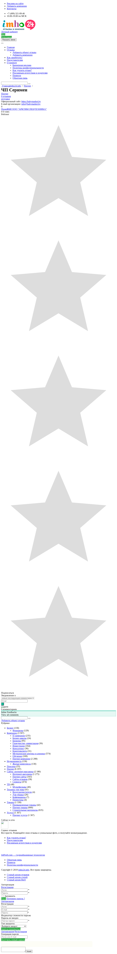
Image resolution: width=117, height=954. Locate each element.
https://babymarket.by (31, 101)
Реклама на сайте (15, 3)
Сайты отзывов (20, 779)
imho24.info (23, 870)
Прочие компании (21, 759)
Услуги (10, 812)
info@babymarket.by (31, 104)
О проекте (12, 62)
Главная (11, 47)
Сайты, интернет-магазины (20, 771)
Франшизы (18, 730)
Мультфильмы (19, 787)
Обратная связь (20, 78)
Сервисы (17, 782)
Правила (17, 75)
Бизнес (10, 728)
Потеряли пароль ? (16, 898)
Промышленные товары (24, 805)
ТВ (8, 784)
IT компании (19, 735)
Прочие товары (20, 807)
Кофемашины (19, 797)
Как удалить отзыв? (22, 70)
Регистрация (7, 887)
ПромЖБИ (6, 109)
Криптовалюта (20, 751)
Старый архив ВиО (16, 880)
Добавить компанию (17, 6)
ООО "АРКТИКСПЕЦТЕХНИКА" (29, 109)
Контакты (11, 8)
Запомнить (10, 896)
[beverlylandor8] (4, 828)
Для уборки (18, 794)
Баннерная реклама (22, 65)
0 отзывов (6, 96)
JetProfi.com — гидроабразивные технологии (23, 855)
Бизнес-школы (20, 738)
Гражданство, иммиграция (25, 743)
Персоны (11, 766)
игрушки (5, 99)
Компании (12, 733)
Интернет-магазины (22, 774)
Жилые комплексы (22, 764)
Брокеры (17, 741)
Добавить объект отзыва (24, 52)
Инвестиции (19, 746)
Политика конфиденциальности (28, 68)
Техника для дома (15, 789)
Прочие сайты (19, 776)
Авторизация (7, 901)
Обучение (17, 756)
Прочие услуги (20, 815)
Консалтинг (18, 748)
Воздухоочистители (22, 792)
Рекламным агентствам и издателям (30, 73)
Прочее (4, 94)
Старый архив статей (17, 877)
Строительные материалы (25, 810)
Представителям (15, 60)
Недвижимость (14, 761)
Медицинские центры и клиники (29, 753)
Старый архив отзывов (18, 874)
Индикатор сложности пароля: (16, 915)
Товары (10, 802)
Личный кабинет (9, 32)
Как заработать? (14, 57)
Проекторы (18, 800)
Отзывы (11, 50)
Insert (29, 951)
